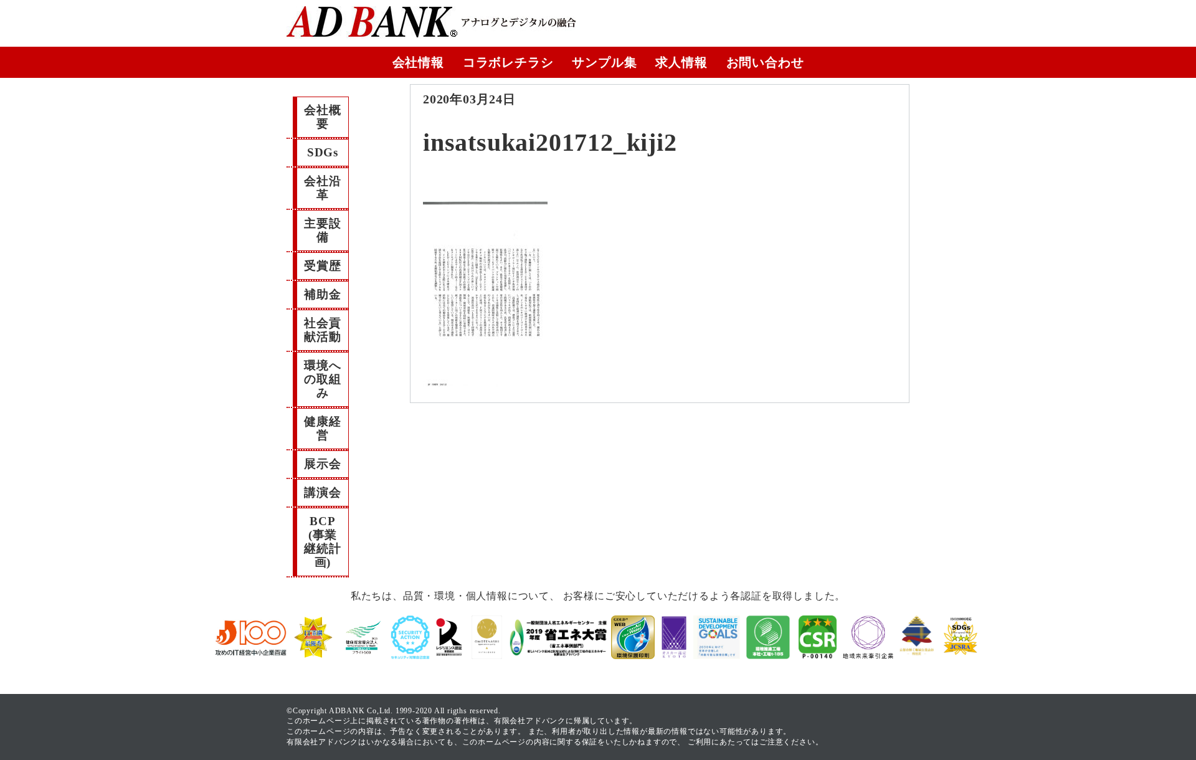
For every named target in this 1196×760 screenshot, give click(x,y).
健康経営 (322, 428)
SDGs (322, 152)
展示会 (322, 463)
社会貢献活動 (322, 329)
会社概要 (322, 116)
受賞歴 (322, 265)
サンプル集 (604, 62)
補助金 (322, 294)
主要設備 (322, 230)
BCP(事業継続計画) (322, 542)
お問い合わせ (765, 62)
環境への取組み (322, 379)
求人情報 (681, 62)
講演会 (322, 492)
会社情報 (418, 62)
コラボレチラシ (508, 62)
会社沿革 (322, 187)
